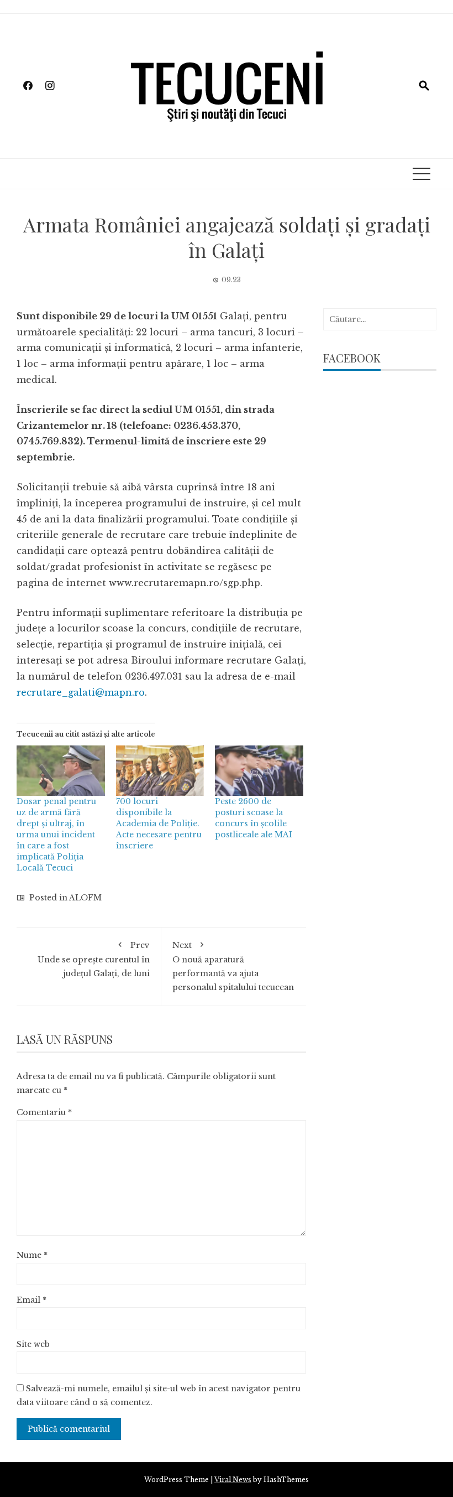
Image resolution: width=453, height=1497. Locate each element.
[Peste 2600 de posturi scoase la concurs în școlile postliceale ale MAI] (259, 770)
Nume (32, 1255)
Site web (33, 1344)
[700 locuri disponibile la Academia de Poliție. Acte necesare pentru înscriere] (160, 770)
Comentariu (44, 1112)
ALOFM (85, 898)
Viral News (232, 1479)
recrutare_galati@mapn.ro (81, 692)
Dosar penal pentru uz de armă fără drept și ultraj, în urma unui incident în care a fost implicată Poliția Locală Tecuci (56, 834)
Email (31, 1300)
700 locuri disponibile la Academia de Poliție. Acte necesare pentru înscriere (159, 823)
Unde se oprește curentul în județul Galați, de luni (94, 959)
